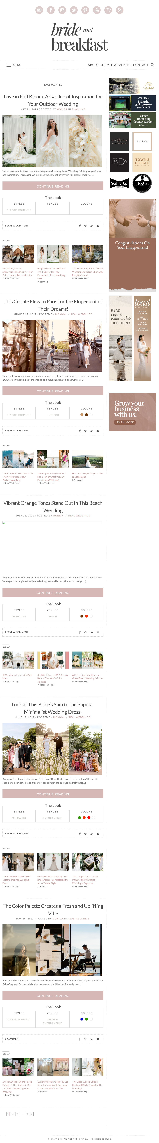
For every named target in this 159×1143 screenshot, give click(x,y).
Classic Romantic (19, 210)
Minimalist (19, 817)
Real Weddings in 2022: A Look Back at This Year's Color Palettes (52, 678)
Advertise (123, 65)
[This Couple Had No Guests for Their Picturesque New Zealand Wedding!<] (18, 459)
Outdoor (53, 414)
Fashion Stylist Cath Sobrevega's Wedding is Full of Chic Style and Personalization (17, 271)
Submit (106, 65)
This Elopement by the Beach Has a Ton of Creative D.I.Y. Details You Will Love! (51, 477)
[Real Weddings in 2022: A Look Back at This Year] (53, 661)
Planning (79, 109)
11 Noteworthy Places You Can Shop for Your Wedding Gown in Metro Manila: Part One (52, 1085)
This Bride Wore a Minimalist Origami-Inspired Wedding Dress (16, 880)
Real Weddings (81, 314)
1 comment (12, 1038)
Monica (62, 109)
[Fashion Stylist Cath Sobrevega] (18, 254)
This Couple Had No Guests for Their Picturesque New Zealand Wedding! (18, 477)
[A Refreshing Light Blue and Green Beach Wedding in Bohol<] (88, 661)
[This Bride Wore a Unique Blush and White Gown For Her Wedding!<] (88, 1068)
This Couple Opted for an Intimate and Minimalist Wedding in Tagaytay (85, 880)
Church (53, 1019)
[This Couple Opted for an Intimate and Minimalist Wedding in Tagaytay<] (88, 862)
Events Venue (52, 817)
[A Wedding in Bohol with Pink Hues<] (18, 661)
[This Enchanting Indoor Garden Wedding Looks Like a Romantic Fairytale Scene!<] (88, 254)
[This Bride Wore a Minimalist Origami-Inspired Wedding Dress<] (18, 862)
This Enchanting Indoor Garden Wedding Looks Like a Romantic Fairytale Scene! (87, 271)
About (93, 65)
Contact (140, 65)
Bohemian (19, 616)
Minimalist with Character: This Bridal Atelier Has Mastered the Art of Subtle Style (52, 880)
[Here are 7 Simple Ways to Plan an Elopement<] (88, 459)
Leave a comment (17, 225)
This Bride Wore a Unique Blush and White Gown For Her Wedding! (87, 1085)
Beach (52, 616)
